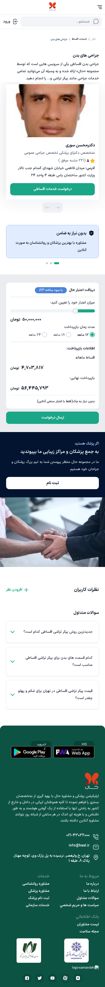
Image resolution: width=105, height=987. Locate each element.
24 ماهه (35, 335)
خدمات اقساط (79, 39)
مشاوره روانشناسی (35, 884)
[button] (58, 208)
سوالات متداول (88, 898)
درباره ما (92, 884)
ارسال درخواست (52, 417)
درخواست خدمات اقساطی (52, 189)
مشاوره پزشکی (38, 891)
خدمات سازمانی (37, 905)
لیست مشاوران (88, 924)
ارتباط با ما (91, 891)
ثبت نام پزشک (38, 898)
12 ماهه (83, 335)
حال (93, 39)
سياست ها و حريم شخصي (79, 905)
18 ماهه (59, 335)
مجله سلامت (89, 931)
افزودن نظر (14, 589)
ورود (6, 21)
